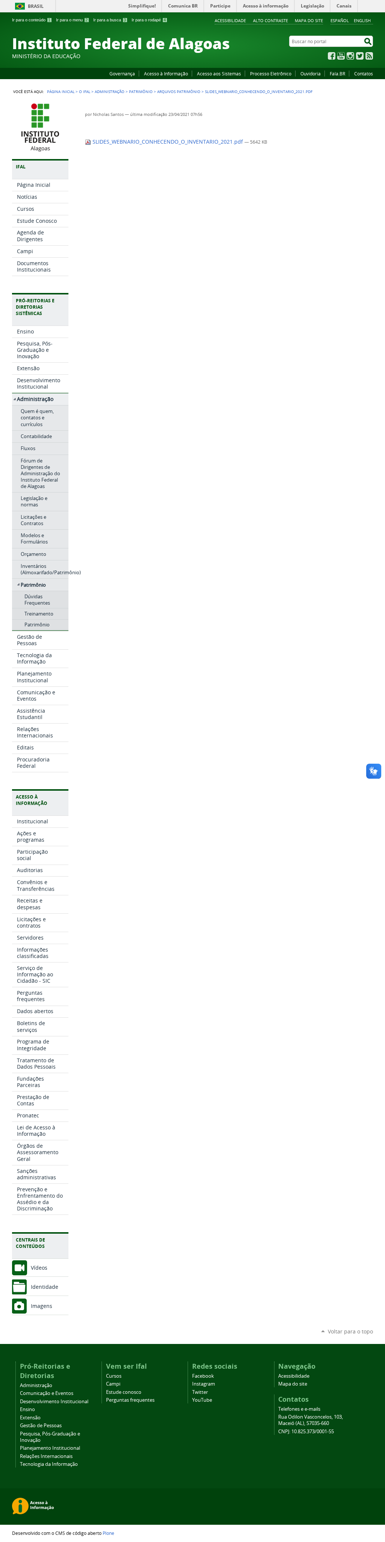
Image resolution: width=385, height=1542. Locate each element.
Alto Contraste (270, 20)
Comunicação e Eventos (46, 1393)
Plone (108, 1533)
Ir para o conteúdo (31, 20)
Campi (113, 1384)
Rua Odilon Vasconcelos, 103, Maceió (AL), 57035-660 (310, 1420)
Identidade (44, 1286)
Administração (109, 91)
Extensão (30, 1417)
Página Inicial (60, 91)
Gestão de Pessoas (41, 1425)
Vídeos (39, 1267)
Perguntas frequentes (130, 1400)
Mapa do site (309, 20)
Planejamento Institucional (50, 1448)
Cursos (113, 1376)
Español (339, 20)
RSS (369, 56)
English (362, 20)
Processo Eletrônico (270, 74)
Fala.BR (337, 74)
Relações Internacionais (46, 1456)
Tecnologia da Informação (49, 1464)
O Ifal (84, 91)
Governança (122, 74)
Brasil (36, 6)
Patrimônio (141, 91)
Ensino (27, 1409)
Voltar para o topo (350, 1331)
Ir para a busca (109, 20)
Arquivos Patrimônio (178, 91)
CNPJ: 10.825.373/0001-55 (306, 1431)
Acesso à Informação (166, 74)
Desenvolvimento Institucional (54, 1401)
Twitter (360, 56)
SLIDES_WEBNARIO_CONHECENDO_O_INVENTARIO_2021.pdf (167, 141)
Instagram (350, 56)
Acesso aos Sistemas (219, 74)
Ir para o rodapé (149, 20)
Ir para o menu (72, 20)
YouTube (341, 56)
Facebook (331, 56)
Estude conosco (123, 1392)
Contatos (363, 74)
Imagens (41, 1305)
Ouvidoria (310, 74)
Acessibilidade (230, 20)
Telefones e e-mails (299, 1409)
